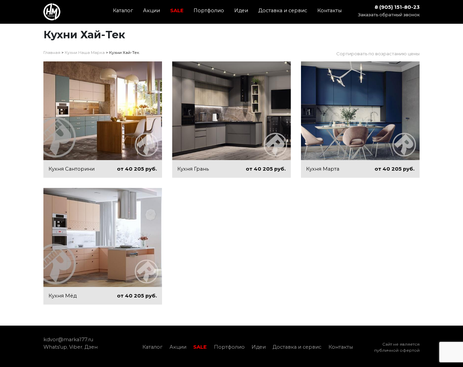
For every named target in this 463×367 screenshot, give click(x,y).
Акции (151, 10)
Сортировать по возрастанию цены (378, 53)
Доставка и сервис (282, 10)
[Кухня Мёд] (102, 237)
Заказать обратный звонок (389, 14)
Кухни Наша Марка (85, 52)
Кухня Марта (322, 169)
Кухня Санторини (71, 169)
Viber (75, 347)
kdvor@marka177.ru (68, 339)
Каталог (123, 10)
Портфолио (209, 10)
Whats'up (55, 347)
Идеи (241, 10)
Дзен (91, 347)
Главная (51, 52)
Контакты (329, 10)
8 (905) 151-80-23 (397, 7)
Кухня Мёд (62, 296)
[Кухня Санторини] (102, 110)
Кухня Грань (193, 169)
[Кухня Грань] (231, 110)
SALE (176, 10)
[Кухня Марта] (360, 110)
